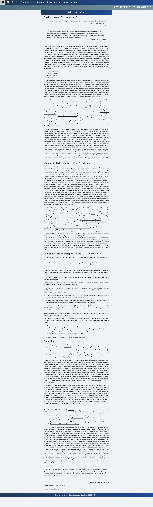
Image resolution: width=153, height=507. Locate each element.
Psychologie (87, 472)
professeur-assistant (76, 418)
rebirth (93, 214)
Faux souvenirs (102, 469)
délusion (46, 177)
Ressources (52, 2)
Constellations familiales (85, 469)
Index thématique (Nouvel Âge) (66, 472)
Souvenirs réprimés (49, 474)
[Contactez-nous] (7, 2)
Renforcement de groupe (99, 472)
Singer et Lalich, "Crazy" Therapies (96, 39)
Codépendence (72, 469)
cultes (64, 126)
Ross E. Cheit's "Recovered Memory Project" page (64, 424)
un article (71, 410)
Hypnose (46, 472)
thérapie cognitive (61, 50)
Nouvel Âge (86, 50)
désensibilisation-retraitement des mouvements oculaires (72, 228)
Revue (39, 2)
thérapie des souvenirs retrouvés (67, 116)
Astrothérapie (57, 469)
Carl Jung (65, 469)
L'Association (69, 2)
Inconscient (52, 472)
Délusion (95, 469)
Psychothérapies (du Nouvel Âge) (60, 17)
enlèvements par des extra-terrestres (96, 222)
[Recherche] (16, 2)
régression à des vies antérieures (90, 220)
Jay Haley (103, 25)
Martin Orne (67, 347)
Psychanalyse (80, 472)
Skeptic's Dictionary (54, 489)
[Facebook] (12, 2)
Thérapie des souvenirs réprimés (84, 474)
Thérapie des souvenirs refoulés (65, 474)
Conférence (26, 2)
